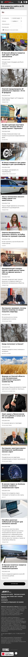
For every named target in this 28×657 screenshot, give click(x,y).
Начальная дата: (5, 24)
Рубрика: (4, 21)
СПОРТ (4, 245)
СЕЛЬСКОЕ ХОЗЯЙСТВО (8, 391)
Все (3, 12)
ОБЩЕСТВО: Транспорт (9, 173)
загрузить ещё (14, 583)
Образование (6, 66)
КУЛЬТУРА (5, 139)
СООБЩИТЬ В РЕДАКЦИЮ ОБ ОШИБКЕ (12, 602)
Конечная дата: (5, 27)
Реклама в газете (19, 594)
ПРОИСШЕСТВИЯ (7, 321)
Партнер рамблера (14, 649)
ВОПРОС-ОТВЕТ (6, 353)
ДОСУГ (4, 497)
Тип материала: (5, 18)
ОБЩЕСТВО (5, 102)
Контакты (4, 600)
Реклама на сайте (7, 594)
